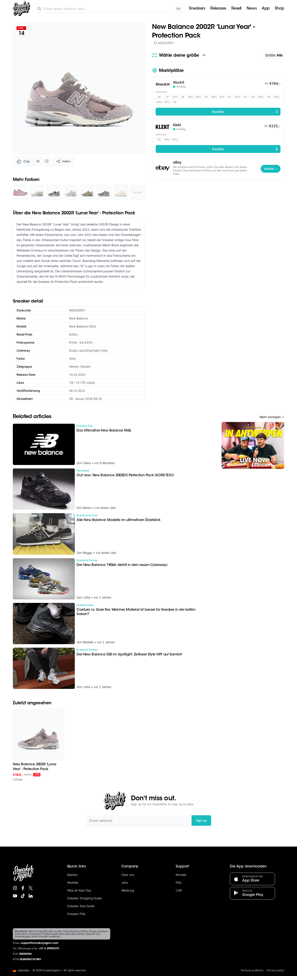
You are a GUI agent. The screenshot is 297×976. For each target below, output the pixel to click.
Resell (236, 9)
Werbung (127, 890)
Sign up (201, 820)
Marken (72, 875)
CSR (179, 890)
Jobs (124, 882)
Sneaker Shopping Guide (84, 898)
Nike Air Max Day (79, 890)
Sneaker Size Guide (81, 906)
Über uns (127, 875)
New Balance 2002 (82, 326)
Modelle (72, 882)
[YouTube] (15, 896)
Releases (218, 9)
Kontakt (181, 875)
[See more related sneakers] (137, 192)
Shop (279, 9)
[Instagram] (15, 888)
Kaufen (245, 111)
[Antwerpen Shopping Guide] (253, 445)
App (266, 9)
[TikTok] (23, 896)
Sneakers (197, 9)
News (252, 9)
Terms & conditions (251, 970)
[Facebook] (23, 888)
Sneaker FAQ (76, 914)
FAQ (179, 882)
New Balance (78, 318)
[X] (30, 888)
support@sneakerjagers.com (39, 943)
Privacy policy (275, 970)
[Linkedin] (30, 896)
